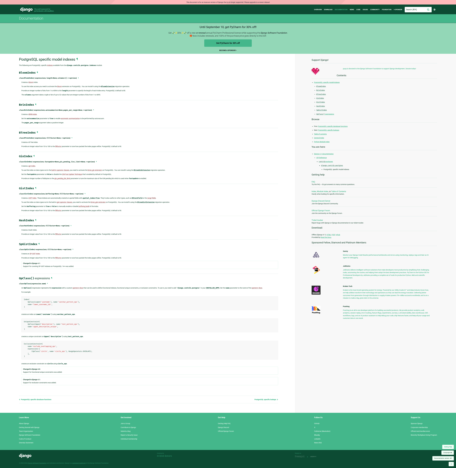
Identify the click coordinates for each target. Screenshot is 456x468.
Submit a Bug (126, 431)
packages (326, 162)
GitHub (316, 423)
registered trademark (79, 463)
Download (328, 9)
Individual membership (129, 439)
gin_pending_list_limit (62, 178)
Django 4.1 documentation (324, 154)
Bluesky (317, 435)
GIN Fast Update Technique (72, 174)
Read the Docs (326, 237)
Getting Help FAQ (224, 423)
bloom (31, 82)
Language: (447, 452)
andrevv (316, 457)
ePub (338, 235)
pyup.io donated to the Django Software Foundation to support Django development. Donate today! (379, 69)
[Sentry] (316, 258)
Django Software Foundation (29, 435)
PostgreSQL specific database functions (36, 399)
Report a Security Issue (129, 435)
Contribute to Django (128, 427)
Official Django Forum (321, 210)
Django (26, 9)
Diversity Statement (26, 443)
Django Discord (223, 427)
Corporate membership (419, 427)
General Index (319, 138)
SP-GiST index (35, 254)
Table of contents (320, 134)
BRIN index (33, 114)
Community (375, 9)
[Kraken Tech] (316, 294)
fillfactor (58, 146)
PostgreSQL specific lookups (265, 399)
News (352, 9)
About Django (24, 423)
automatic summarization (70, 118)
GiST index (32, 198)
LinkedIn (317, 439)
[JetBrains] (316, 274)
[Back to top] (451, 464)
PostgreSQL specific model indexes (327, 82)
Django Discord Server (321, 201)
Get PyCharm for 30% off (228, 43)
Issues (365, 9)
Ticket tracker (317, 220)
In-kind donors (164, 455)
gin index (32, 166)
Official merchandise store (420, 431)
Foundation (386, 9)
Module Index (322, 191)
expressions (325, 114)
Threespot (300, 457)
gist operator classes (64, 202)
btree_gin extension (95, 170)
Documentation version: (443, 458)
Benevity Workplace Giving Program (424, 435)
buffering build (84, 206)
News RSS (318, 443)
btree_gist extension (98, 202)
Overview (318, 9)
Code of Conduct (25, 439)
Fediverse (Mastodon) (322, 431)
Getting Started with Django (29, 427)
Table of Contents (338, 191)
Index (314, 191)
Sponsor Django (417, 423)
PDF (333, 235)
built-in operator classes (60, 170)
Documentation (341, 9)
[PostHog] (316, 313)
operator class (78, 288)
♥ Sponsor (398, 9)
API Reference (321, 158)
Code (358, 9)
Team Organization (26, 431)
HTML (329, 235)
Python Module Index (322, 142)
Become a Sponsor (227, 50)
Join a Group (125, 423)
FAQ (313, 182)
